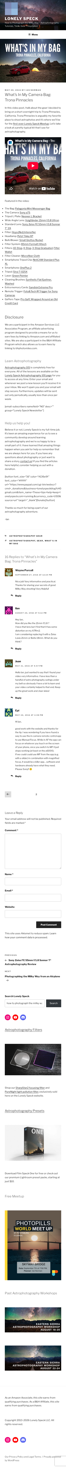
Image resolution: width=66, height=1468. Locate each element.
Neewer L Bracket (31, 216)
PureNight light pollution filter (21, 1091)
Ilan (17, 608)
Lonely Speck (21, 18)
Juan (18, 661)
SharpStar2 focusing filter (30, 1087)
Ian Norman (33, 90)
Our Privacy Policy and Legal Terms (23, 1456)
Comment (11, 830)
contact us (26, 461)
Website (10, 907)
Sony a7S (25, 212)
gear (40, 541)
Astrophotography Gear (26, 536)
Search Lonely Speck (17, 996)
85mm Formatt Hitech (33, 244)
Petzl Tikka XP (25, 236)
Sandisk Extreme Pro (41, 287)
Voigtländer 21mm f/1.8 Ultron (42, 220)
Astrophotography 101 (17, 367)
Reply (18, 595)
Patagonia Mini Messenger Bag (32, 208)
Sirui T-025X (20, 271)
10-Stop (17, 248)
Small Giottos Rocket (31, 240)
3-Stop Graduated (42, 248)
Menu (35, 34)
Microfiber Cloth (30, 255)
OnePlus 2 (26, 267)
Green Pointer (20, 275)
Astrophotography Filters (23, 1030)
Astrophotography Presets (24, 1111)
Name (9, 874)
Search (54, 1003)
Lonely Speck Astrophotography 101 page (28, 375)
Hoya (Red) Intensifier (24, 232)
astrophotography (22, 541)
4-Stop (27, 248)
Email (9, 890)
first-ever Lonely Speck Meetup (31, 123)
